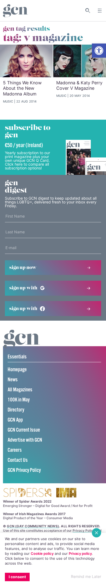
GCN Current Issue (24, 430)
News (13, 379)
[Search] (87, 10)
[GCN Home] (15, 11)
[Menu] (99, 10)
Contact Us (18, 460)
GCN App (15, 420)
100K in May (19, 400)
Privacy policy (80, 553)
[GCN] (21, 344)
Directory (16, 410)
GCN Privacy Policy (24, 470)
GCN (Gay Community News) (33, 526)
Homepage (17, 369)
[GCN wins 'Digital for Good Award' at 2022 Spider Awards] (27, 493)
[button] (99, 51)
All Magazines (20, 389)
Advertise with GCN (25, 440)
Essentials (17, 357)
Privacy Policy (84, 530)
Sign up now (22, 268)
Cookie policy (42, 553)
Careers (15, 450)
